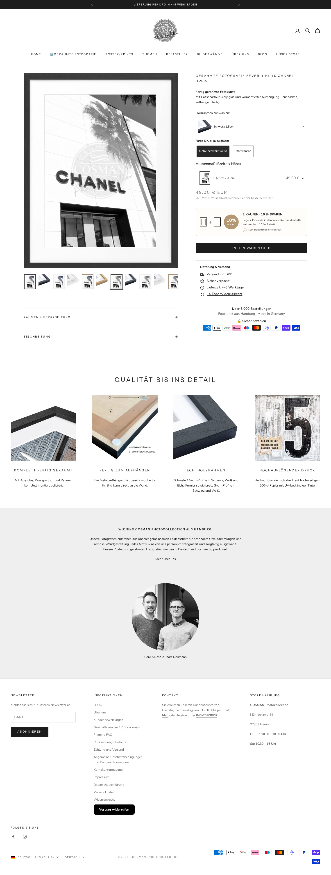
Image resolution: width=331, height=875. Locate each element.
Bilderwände (210, 54)
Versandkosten (221, 198)
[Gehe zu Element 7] (116, 282)
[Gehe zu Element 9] (145, 282)
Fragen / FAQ (103, 735)
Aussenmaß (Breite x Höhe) (218, 163)
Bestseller (177, 54)
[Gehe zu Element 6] (102, 280)
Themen (149, 54)
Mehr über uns (165, 559)
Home (36, 54)
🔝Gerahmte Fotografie (73, 54)
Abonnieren (29, 732)
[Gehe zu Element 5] (87, 282)
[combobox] (251, 127)
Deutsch (72, 857)
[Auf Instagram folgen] (25, 836)
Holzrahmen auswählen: (213, 113)
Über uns (240, 54)
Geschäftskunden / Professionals (117, 727)
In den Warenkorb (251, 248)
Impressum (101, 777)
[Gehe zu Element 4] (73, 280)
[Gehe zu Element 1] (30, 282)
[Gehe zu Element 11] (174, 282)
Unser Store (288, 54)
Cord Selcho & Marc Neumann (165, 657)
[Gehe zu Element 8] (131, 280)
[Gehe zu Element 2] (44, 280)
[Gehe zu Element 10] (159, 280)
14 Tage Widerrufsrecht (224, 294)
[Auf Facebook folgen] (13, 836)
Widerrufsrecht (104, 799)
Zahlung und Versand (109, 749)
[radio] (212, 151)
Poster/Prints (119, 54)
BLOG (262, 54)
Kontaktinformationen (109, 770)
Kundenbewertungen (108, 720)
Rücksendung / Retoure (110, 742)
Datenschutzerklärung (109, 785)
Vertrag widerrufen (114, 809)
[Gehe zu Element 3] (58, 282)
